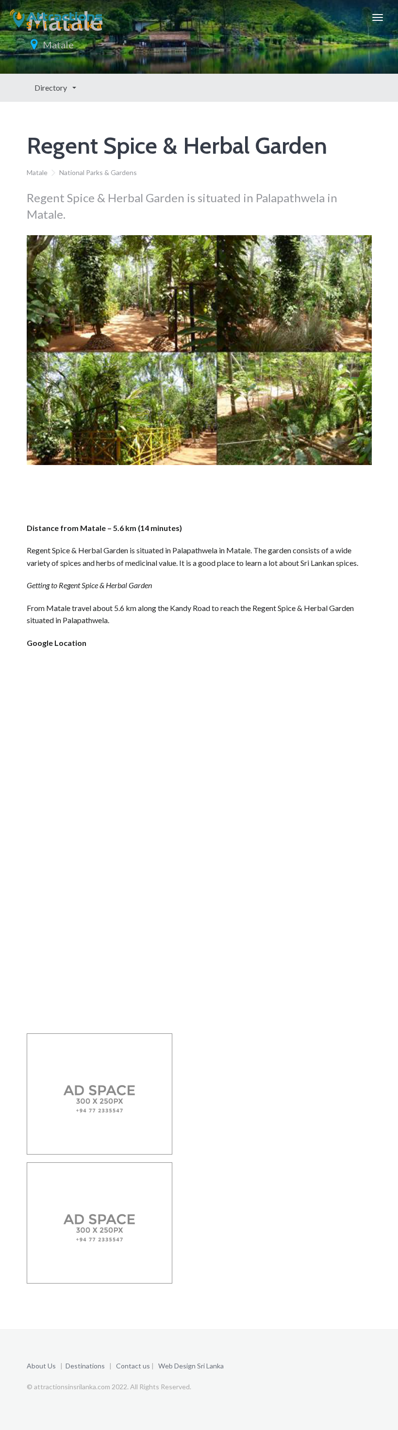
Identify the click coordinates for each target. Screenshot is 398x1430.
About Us (41, 1366)
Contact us (133, 1366)
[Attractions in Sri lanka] (56, 17)
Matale (58, 44)
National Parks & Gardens (98, 172)
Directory (51, 87)
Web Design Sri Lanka (191, 1366)
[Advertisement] (203, 496)
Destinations (85, 1366)
